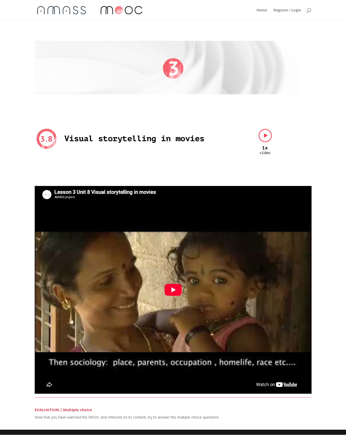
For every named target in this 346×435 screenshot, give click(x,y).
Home (262, 10)
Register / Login (287, 10)
